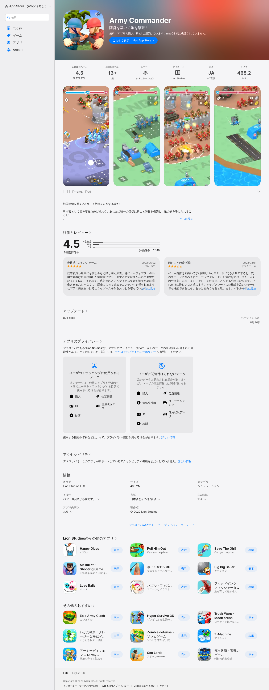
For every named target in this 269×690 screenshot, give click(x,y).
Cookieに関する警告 (144, 686)
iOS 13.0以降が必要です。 (79, 499)
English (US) (79, 673)
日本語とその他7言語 (143, 499)
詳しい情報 (168, 437)
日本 (65, 673)
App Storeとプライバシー (115, 686)
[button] (27, 28)
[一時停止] (91, 181)
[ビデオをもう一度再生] (68, 181)
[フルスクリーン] (104, 181)
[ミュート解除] (97, 181)
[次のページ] (265, 136)
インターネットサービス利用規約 (80, 686)
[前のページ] (59, 136)
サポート (164, 686)
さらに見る (186, 218)
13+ (200, 499)
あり (66, 511)
